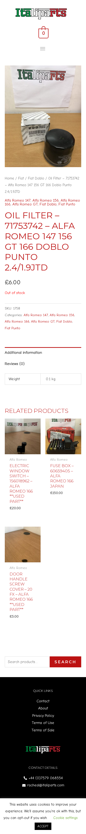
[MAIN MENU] (43, 49)
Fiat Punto (67, 204)
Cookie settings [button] (65, 818)
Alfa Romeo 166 (17, 322)
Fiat (21, 178)
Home (9, 178)
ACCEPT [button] (43, 826)
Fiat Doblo (36, 178)
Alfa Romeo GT (25, 204)
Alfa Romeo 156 (45, 200)
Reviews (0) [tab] (15, 363)
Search (65, 661)
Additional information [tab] (23, 352)
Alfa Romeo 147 (18, 200)
